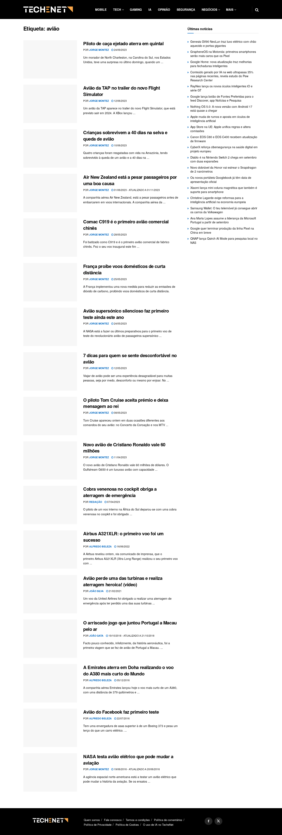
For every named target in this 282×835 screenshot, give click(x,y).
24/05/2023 (120, 323)
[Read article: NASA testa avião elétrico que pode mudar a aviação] (50, 772)
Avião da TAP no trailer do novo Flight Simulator (121, 90)
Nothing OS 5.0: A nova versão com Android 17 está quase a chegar (221, 108)
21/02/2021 (115, 591)
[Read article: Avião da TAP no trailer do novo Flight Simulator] (50, 104)
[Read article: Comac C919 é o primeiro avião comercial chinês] (50, 237)
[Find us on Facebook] (208, 821)
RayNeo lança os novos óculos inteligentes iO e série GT (221, 88)
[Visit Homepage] (48, 9)
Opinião (164, 9)
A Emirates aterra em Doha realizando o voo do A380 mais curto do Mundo (128, 670)
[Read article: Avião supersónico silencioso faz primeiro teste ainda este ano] (50, 327)
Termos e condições (138, 820)
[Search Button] (257, 9)
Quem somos (92, 820)
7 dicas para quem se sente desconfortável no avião (130, 358)
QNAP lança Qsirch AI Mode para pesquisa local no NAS (224, 240)
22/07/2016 (123, 718)
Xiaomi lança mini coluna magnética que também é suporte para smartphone (223, 190)
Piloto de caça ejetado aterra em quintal (123, 43)
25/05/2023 (120, 279)
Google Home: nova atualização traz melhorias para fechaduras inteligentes (221, 64)
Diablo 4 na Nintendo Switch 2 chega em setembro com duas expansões (223, 159)
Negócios (209, 9)
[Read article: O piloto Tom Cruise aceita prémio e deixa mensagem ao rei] (50, 416)
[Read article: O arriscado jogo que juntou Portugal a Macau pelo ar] (50, 638)
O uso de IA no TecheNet (158, 825)
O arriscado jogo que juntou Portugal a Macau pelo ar (130, 625)
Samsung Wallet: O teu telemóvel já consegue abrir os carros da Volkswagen (223, 210)
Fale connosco (113, 820)
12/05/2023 (120, 368)
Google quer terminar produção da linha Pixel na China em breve (222, 230)
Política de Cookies (127, 825)
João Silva (96, 591)
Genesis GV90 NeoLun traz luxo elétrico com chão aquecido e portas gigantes (223, 43)
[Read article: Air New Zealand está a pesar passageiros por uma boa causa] (50, 193)
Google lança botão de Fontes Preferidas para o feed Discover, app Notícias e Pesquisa (222, 98)
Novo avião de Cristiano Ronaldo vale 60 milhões (124, 447)
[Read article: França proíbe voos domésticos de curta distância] (50, 282)
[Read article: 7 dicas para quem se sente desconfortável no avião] (50, 371)
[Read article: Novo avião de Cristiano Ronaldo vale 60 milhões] (50, 460)
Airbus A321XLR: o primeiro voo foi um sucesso (123, 536)
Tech (117, 9)
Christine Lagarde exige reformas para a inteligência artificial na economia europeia (218, 200)
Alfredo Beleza (100, 546)
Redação (95, 502)
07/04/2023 (113, 501)
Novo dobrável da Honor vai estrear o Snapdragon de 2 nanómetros (223, 169)
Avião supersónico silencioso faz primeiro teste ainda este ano (126, 313)
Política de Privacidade (97, 825)
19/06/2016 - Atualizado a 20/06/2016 (136, 769)
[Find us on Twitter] (218, 821)
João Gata (96, 635)
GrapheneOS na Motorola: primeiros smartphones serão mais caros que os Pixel (223, 54)
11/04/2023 (120, 457)
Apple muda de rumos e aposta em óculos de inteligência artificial (220, 119)
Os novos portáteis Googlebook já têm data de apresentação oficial (220, 179)
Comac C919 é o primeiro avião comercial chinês (126, 224)
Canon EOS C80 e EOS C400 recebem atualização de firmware (223, 139)
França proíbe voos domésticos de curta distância (124, 269)
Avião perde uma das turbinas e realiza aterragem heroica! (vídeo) (122, 581)
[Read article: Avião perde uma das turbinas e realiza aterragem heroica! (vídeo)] (50, 594)
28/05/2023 (120, 234)
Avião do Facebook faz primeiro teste (121, 711)
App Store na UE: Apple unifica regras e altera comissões (220, 129)
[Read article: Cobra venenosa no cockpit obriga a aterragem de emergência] (50, 505)
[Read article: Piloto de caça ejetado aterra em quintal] (50, 59)
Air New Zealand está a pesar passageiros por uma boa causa (130, 180)
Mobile (101, 9)
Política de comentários (168, 820)
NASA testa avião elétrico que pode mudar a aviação (128, 759)
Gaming (136, 9)
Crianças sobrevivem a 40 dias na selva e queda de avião (125, 135)
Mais (229, 9)
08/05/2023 (120, 412)
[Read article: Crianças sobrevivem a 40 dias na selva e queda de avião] (50, 148)
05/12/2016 (123, 680)
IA (149, 9)
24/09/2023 (120, 49)
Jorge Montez (99, 50)
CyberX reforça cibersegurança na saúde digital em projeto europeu (224, 149)
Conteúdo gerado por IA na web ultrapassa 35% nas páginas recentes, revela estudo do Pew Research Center (221, 76)
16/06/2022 (123, 546)
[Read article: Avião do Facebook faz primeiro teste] (50, 728)
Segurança (186, 9)
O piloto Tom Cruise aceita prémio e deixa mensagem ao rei (125, 403)
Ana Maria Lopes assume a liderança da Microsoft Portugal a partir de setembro (223, 220)
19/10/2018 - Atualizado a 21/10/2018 (131, 635)
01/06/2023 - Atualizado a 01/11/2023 (136, 190)
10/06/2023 (120, 145)
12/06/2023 (120, 100)
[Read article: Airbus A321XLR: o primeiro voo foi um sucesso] (50, 549)
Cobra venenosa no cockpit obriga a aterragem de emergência (120, 492)
